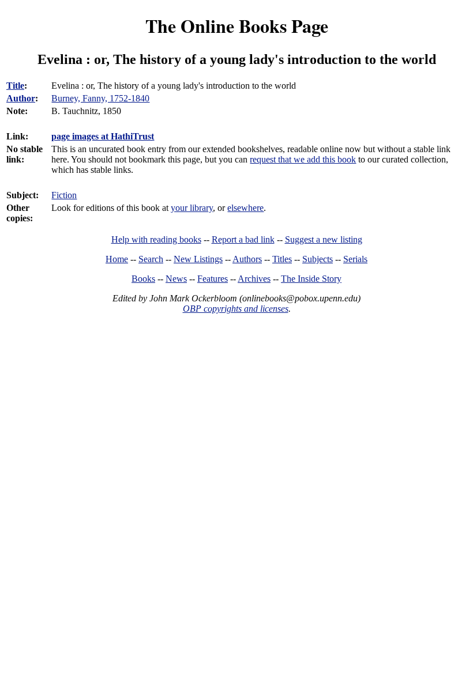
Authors (247, 259)
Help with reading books (156, 239)
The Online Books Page (236, 25)
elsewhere (245, 208)
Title (15, 85)
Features (212, 279)
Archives (254, 279)
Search (150, 259)
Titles (282, 259)
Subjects (317, 259)
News (176, 279)
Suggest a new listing (323, 239)
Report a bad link (243, 239)
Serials (355, 259)
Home (117, 259)
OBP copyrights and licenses (235, 308)
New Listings (198, 259)
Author (20, 98)
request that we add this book (303, 159)
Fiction (64, 195)
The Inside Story (311, 279)
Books (143, 279)
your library (192, 208)
